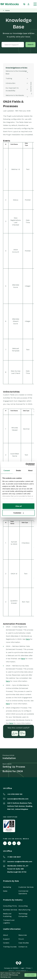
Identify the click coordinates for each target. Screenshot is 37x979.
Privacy (28, 968)
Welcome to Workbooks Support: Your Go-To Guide (16, 96)
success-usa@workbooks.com (19, 861)
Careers (6, 943)
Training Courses (10, 947)
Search (30, 45)
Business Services (10, 910)
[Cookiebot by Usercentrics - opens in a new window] (26, 464)
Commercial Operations (23, 892)
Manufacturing (24, 910)
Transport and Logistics (8, 921)
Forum (21, 939)
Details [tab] (18, 470)
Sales (5, 891)
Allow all (18, 506)
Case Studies (23, 943)
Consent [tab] (7, 470)
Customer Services (26, 887)
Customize (17, 513)
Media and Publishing (7, 915)
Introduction (10, 83)
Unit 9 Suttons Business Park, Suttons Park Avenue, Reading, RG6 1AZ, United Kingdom (20, 806)
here (28, 639)
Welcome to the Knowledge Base (16, 72)
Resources (22, 935)
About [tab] (30, 470)
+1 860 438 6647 (14, 857)
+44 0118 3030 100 (14, 794)
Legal (22, 968)
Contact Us (22, 947)
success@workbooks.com (17, 799)
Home (7, 10)
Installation (9, 758)
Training (9, 78)
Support (6, 939)
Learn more (30, 975)
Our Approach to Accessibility (12, 89)
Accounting (23, 906)
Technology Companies (22, 915)
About (5, 935)
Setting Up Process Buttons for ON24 (14, 769)
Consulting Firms (10, 906)
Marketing (7, 887)
